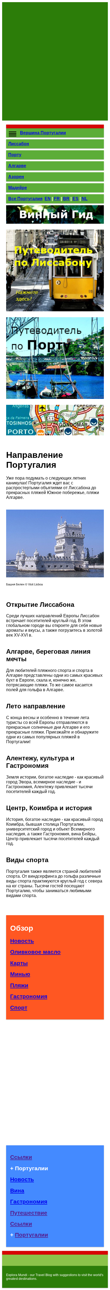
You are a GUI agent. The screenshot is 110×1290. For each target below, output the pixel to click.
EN (48, 198)
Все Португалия (25, 198)
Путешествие (28, 1213)
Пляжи (19, 985)
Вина (17, 1190)
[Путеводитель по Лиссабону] (55, 310)
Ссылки (21, 1157)
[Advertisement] (55, 61)
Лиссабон (18, 143)
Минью (20, 974)
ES (75, 198)
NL (85, 198)
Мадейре (17, 187)
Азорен (16, 176)
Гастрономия (28, 996)
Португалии (31, 1235)
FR (57, 198)
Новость (22, 941)
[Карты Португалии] (55, 434)
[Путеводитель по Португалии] (55, 576)
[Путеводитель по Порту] (55, 397)
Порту (14, 154)
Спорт (18, 1007)
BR (66, 198)
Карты (19, 963)
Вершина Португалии (43, 132)
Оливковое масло (35, 952)
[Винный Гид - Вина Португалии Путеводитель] (55, 222)
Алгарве (17, 165)
